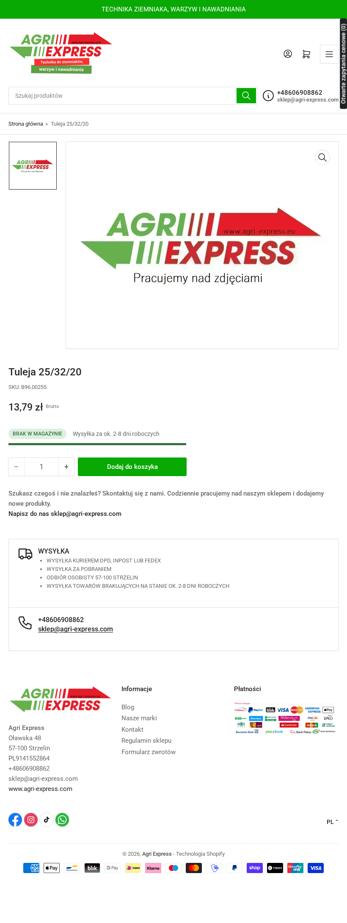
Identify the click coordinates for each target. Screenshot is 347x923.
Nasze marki (139, 718)
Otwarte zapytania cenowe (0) (343, 63)
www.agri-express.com (40, 789)
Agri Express (157, 854)
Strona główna (25, 124)
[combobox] (132, 96)
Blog (127, 707)
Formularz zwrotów (148, 752)
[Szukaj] (246, 95)
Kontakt (132, 729)
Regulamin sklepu (146, 740)
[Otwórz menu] (329, 54)
